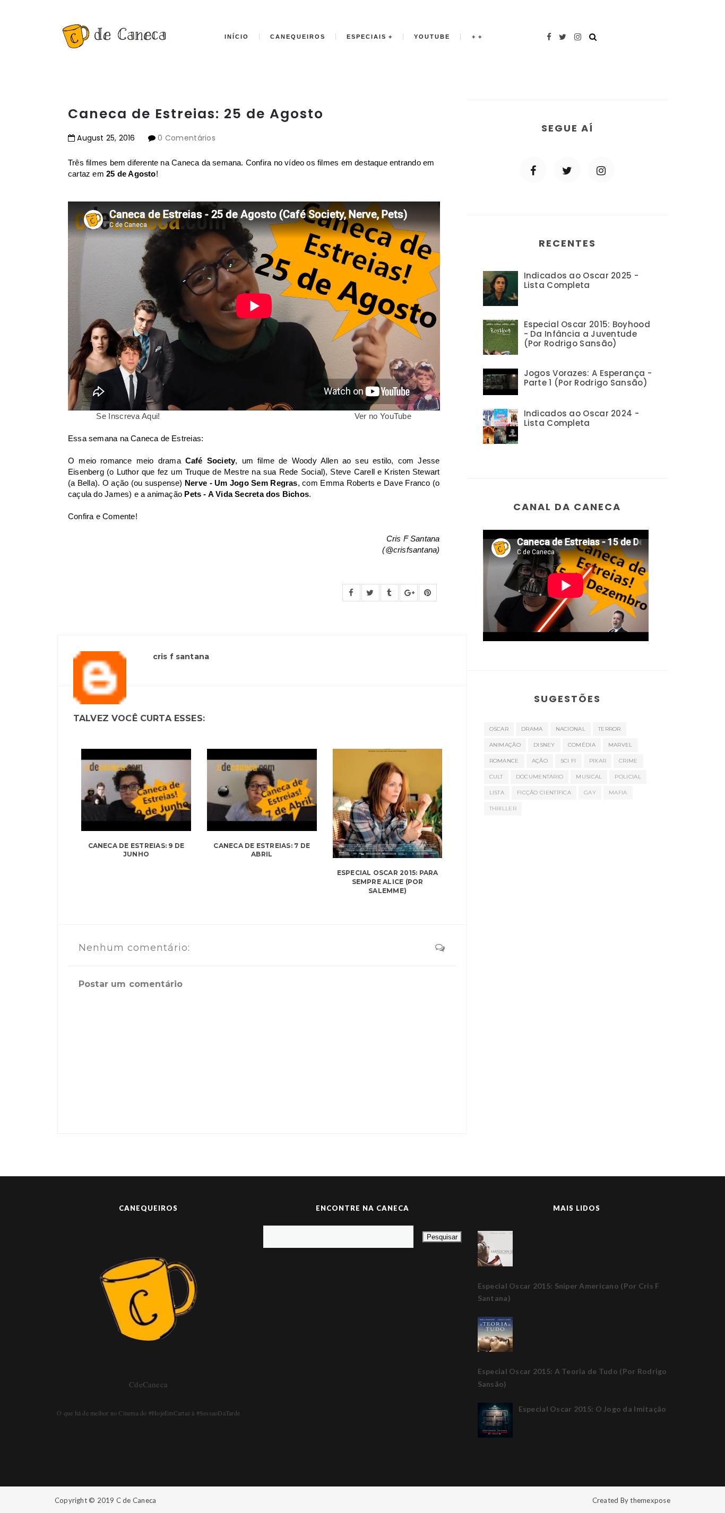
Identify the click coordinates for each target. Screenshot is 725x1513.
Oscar (499, 728)
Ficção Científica (544, 792)
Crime (628, 760)
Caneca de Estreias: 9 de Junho (136, 850)
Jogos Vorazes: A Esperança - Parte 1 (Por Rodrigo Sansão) (588, 378)
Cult (496, 776)
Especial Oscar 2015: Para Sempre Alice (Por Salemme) (387, 882)
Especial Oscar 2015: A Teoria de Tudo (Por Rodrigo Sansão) (572, 1377)
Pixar (598, 760)
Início (237, 36)
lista (497, 792)
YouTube (432, 36)
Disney (544, 744)
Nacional (570, 728)
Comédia (581, 744)
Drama (532, 728)
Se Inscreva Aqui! (128, 416)
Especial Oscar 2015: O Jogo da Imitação (593, 1408)
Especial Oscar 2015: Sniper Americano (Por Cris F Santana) (569, 1292)
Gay (590, 792)
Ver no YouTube (383, 416)
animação (505, 744)
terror (609, 728)
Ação (540, 760)
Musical (589, 776)
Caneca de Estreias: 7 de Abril (261, 850)
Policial (628, 776)
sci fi (568, 760)
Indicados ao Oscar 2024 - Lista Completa (582, 418)
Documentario (540, 776)
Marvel (620, 744)
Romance (504, 760)
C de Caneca (136, 1500)
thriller (502, 808)
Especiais (366, 36)
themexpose (650, 1500)
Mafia (618, 792)
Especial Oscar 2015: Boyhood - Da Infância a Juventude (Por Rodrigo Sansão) (587, 334)
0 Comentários (186, 138)
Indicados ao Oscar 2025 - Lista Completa (581, 280)
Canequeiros (297, 36)
